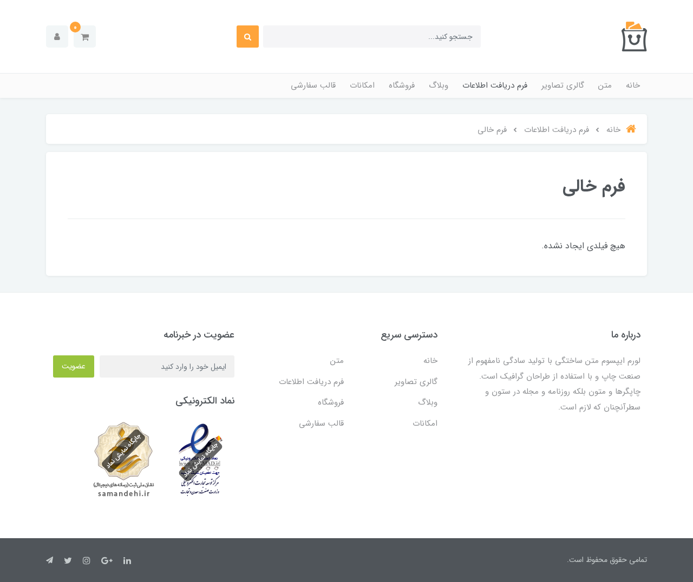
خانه (633, 85)
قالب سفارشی (313, 85)
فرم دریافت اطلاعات (494, 85)
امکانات (362, 85)
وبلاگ (438, 85)
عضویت (74, 366)
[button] (85, 36)
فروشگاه (402, 85)
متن (605, 85)
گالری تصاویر (562, 85)
